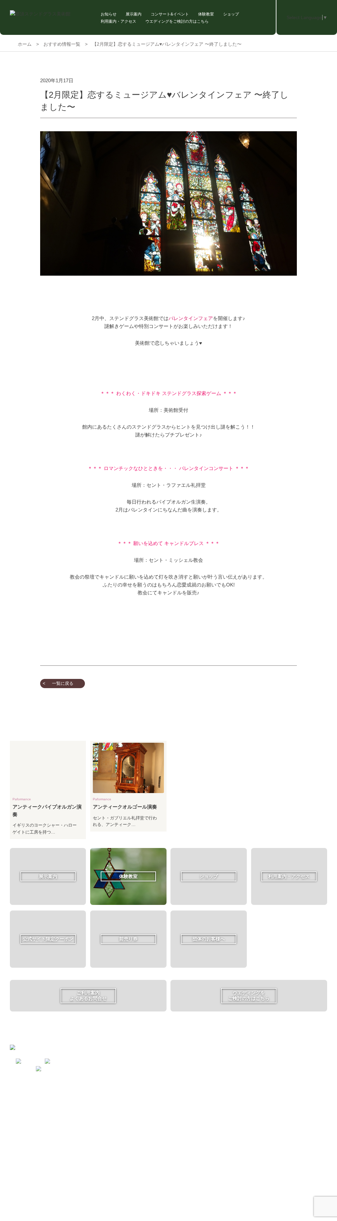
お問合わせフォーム (151, 1077)
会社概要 (140, 1103)
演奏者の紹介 (98, 1106)
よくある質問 (144, 1067)
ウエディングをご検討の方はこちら (177, 21)
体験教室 (206, 14)
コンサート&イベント (170, 14)
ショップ (231, 14)
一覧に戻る (62, 683)
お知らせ (109, 14)
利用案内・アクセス (118, 21)
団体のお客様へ (147, 1057)
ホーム (25, 44)
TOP (90, 1047)
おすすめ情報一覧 (61, 44)
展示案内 (134, 14)
